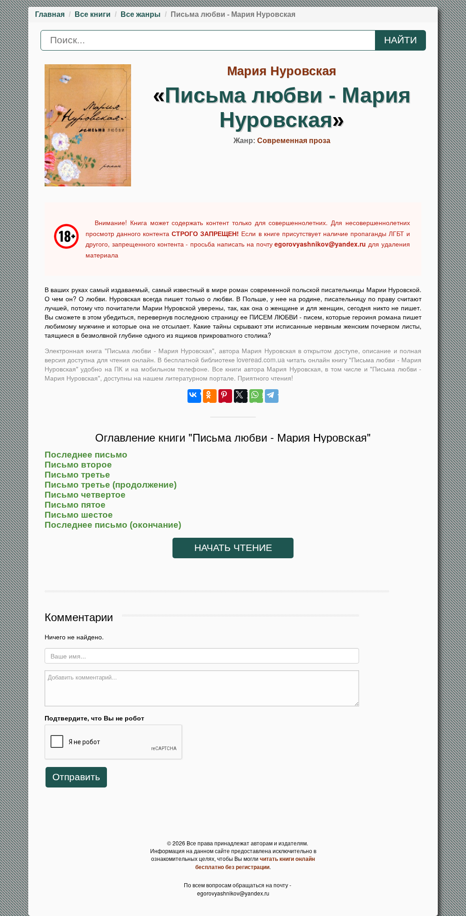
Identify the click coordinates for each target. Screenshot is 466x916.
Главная (50, 14)
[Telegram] (272, 396)
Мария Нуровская (281, 71)
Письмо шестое (79, 515)
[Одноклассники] (210, 396)
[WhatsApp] (256, 396)
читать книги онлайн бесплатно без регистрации (255, 862)
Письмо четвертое (85, 494)
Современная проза (293, 140)
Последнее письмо (86, 454)
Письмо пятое (75, 504)
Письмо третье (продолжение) (111, 484)
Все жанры (141, 14)
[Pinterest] (225, 396)
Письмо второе (78, 464)
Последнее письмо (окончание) (113, 525)
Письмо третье (77, 474)
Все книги (93, 14)
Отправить (76, 777)
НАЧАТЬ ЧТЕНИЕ (233, 547)
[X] (241, 396)
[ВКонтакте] (194, 396)
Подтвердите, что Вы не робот (94, 717)
